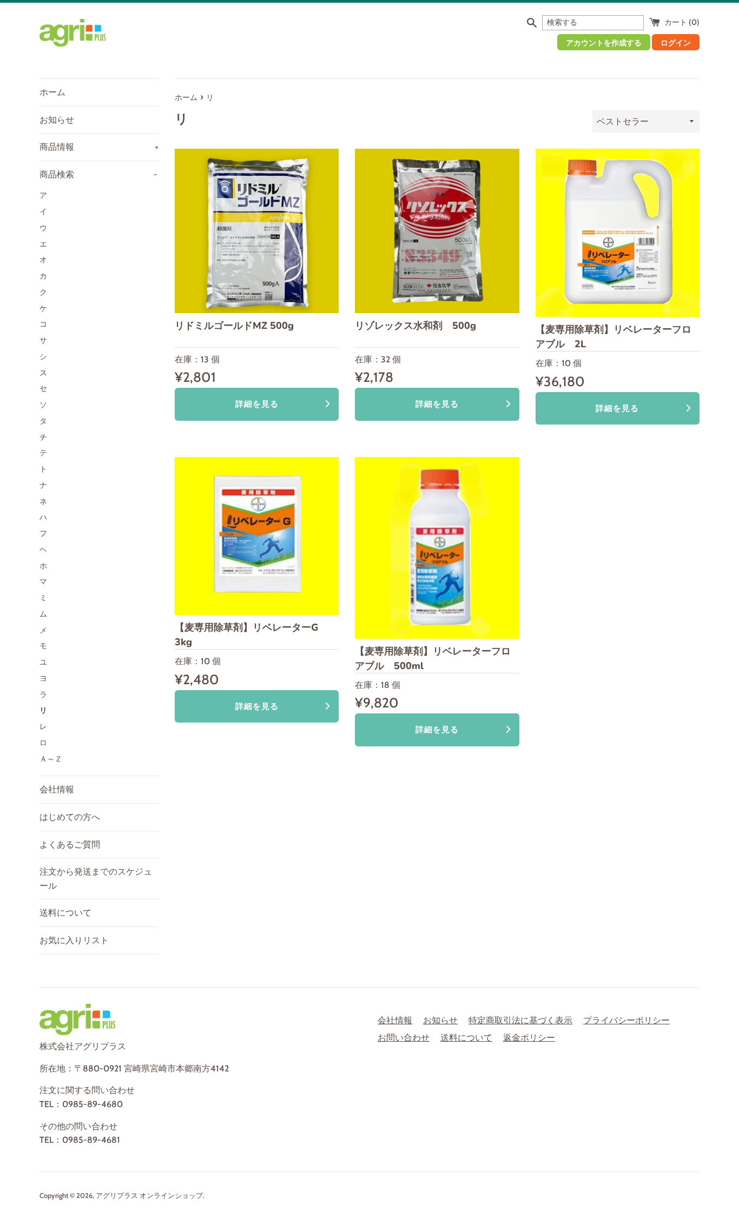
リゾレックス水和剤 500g (415, 325)
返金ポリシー (529, 1037)
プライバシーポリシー (626, 1020)
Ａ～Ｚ (50, 758)
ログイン (676, 43)
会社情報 (56, 789)
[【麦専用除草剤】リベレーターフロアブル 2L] (618, 233)
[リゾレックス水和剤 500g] (437, 231)
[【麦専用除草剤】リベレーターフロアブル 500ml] (437, 547)
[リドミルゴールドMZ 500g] (257, 231)
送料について (65, 913)
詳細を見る (257, 404)
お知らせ (56, 120)
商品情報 (99, 147)
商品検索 (98, 174)
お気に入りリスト (74, 940)
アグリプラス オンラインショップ (149, 1195)
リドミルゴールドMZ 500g (234, 325)
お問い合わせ (404, 1037)
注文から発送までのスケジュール (95, 878)
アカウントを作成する (604, 43)
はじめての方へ (69, 817)
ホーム (52, 92)
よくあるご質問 (69, 844)
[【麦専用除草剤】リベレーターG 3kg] (257, 536)
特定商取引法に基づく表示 (520, 1020)
